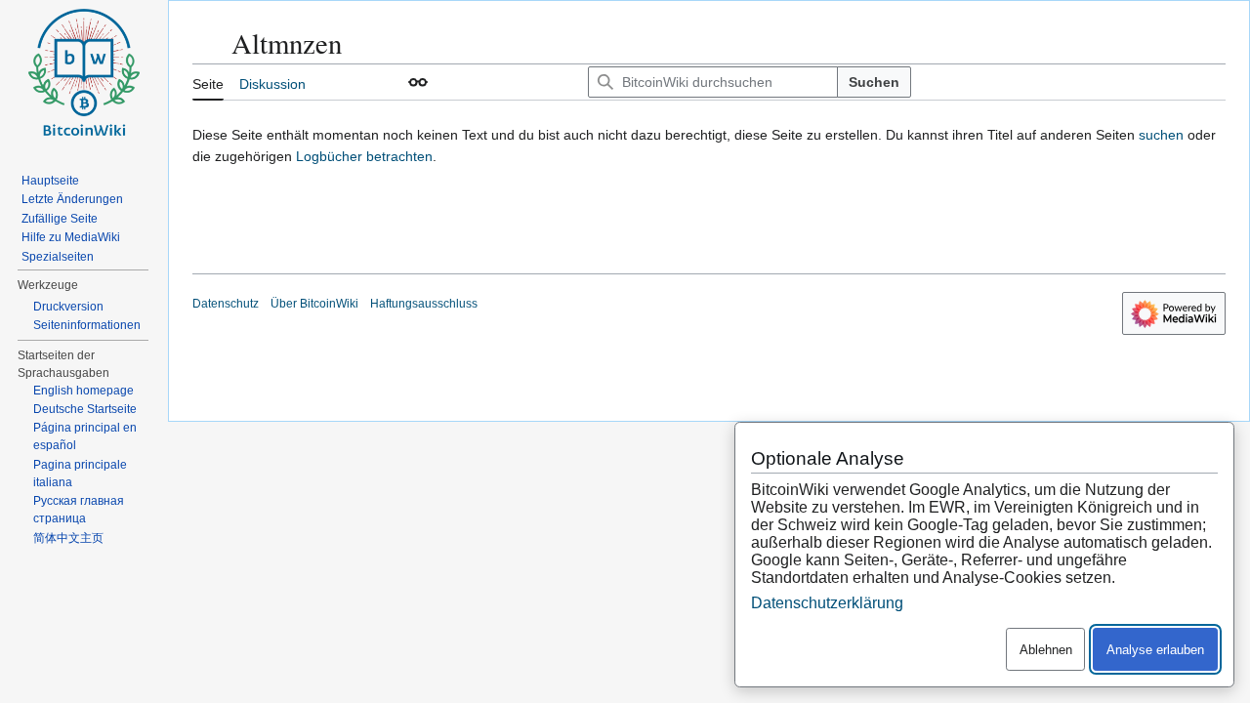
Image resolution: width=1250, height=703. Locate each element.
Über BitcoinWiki (314, 303)
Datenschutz (225, 303)
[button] (418, 82)
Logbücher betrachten (364, 156)
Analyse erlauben (1155, 649)
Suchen (874, 82)
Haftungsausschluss (424, 303)
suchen (1161, 135)
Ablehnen (1046, 649)
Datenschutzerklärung (827, 603)
